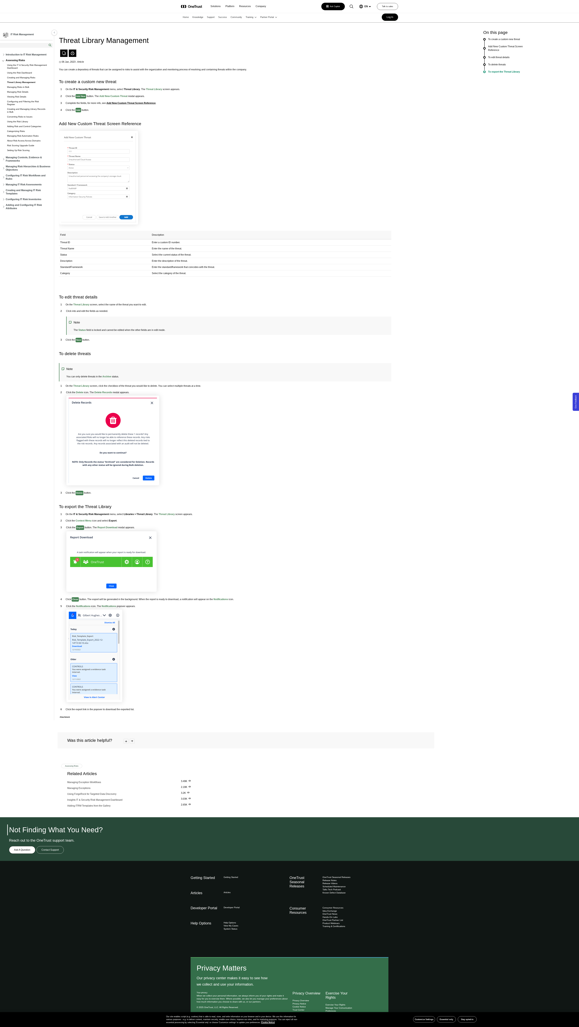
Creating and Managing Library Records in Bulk (26, 110)
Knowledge (197, 17)
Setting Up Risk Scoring (18, 150)
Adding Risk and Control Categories (24, 126)
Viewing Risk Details (16, 96)
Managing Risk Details (17, 92)
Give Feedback (576, 401)
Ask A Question (22, 850)
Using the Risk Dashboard (19, 73)
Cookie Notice (267, 1022)
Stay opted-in (467, 1019)
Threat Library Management (21, 82)
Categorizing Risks (16, 131)
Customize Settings (424, 1019)
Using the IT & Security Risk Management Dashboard (27, 66)
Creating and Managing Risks (21, 77)
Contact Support (50, 850)
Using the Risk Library (17, 121)
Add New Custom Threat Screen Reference (131, 103)
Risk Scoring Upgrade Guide (20, 145)
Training (249, 17)
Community (236, 17)
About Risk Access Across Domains (24, 140)
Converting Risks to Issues (19, 116)
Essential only (446, 1019)
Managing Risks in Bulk (18, 87)
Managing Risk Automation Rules (23, 136)
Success (222, 17)
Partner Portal (267, 17)
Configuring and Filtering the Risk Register (23, 103)
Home (186, 17)
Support (211, 17)
